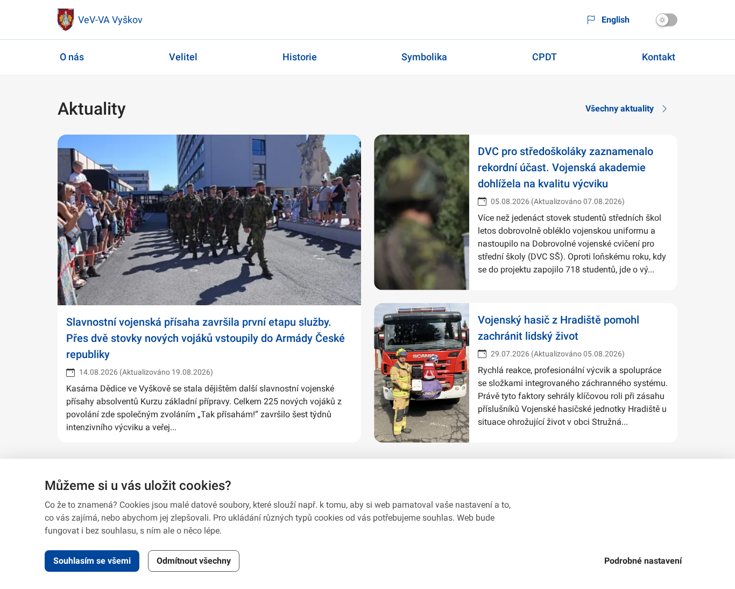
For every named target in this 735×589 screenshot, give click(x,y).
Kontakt (658, 56)
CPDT (544, 56)
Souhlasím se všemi (92, 561)
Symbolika (424, 56)
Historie (299, 56)
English (616, 20)
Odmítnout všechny (194, 561)
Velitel (183, 56)
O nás (72, 56)
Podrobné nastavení (643, 561)
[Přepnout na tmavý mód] (666, 19)
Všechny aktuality (619, 108)
